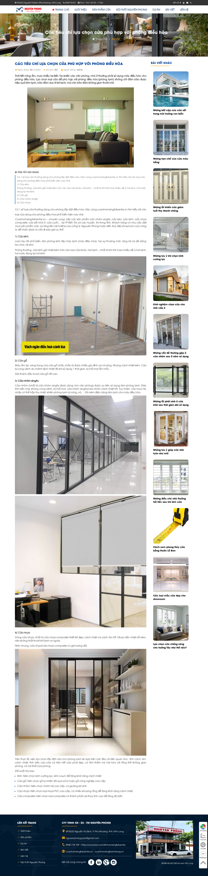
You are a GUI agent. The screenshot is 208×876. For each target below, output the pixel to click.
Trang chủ (101, 38)
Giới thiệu (25, 830)
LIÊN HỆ (184, 9)
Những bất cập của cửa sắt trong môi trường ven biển (169, 111)
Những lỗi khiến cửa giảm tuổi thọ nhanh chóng (168, 208)
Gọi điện (203, 848)
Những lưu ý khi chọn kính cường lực (168, 257)
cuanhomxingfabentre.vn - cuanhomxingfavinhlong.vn (94, 851)
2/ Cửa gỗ (22, 195)
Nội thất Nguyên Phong (32, 862)
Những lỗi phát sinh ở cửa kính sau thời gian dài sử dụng (171, 402)
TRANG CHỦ (62, 9)
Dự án (23, 843)
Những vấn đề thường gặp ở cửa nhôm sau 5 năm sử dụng (171, 354)
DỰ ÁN (156, 9)
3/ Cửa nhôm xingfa (27, 198)
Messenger (203, 857)
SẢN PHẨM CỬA (101, 9)
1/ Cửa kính (23, 184)
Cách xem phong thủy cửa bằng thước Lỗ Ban (169, 548)
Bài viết (116, 38)
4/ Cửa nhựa (23, 202)
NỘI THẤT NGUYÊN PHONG (131, 9)
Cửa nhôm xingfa (28, 380)
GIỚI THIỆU (80, 9)
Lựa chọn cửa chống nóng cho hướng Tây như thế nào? (170, 645)
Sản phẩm (26, 837)
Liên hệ (24, 855)
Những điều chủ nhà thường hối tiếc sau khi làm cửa (169, 500)
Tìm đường (203, 830)
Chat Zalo (203, 839)
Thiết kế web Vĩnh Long (183, 863)
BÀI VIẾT (170, 9)
